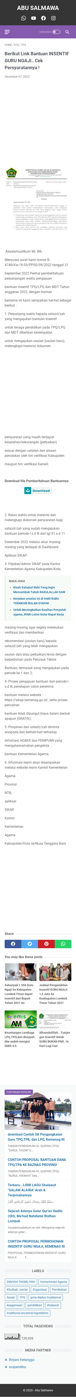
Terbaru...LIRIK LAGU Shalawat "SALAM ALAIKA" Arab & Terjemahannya (32, 1190)
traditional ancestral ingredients (27, 1313)
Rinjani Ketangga (21, 1360)
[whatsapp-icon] (23, 18)
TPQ (22, 1297)
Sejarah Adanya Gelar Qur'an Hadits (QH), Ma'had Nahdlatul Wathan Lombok (35, 1216)
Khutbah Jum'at (17, 1289)
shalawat (53, 1305)
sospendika (17, 1367)
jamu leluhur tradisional (45, 1297)
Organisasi (40, 1289)
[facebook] (13, 944)
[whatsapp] (63, 944)
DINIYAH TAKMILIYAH (21, 1281)
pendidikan (34, 1305)
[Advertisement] (38, 122)
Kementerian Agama (53, 1281)
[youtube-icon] (33, 18)
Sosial (11, 1297)
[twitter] (29, 944)
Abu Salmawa (38, 7)
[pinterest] (46, 944)
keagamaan (14, 1305)
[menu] (10, 32)
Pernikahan (59, 1289)
